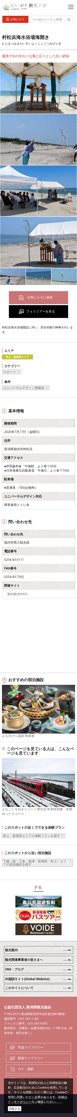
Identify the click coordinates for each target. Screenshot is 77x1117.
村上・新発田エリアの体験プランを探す (31, 836)
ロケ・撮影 (26, 1069)
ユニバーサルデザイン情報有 (23, 388)
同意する (14, 1108)
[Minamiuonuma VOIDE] (38, 930)
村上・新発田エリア (17, 357)
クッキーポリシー (20, 1102)
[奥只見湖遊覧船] (38, 902)
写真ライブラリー (30, 1047)
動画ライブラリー (30, 1058)
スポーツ (9, 372)
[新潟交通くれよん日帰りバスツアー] (38, 916)
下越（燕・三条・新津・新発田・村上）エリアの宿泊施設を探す (34, 862)
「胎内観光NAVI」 (17, 594)
